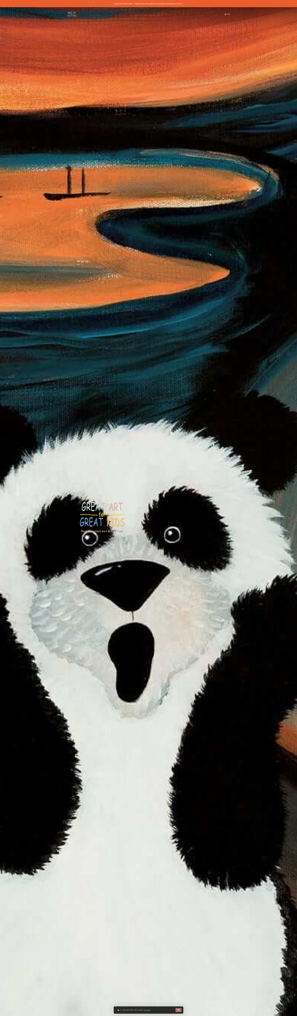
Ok (178, 1010)
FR (228, 14)
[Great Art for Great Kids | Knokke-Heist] (72, 14)
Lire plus (147, 1010)
